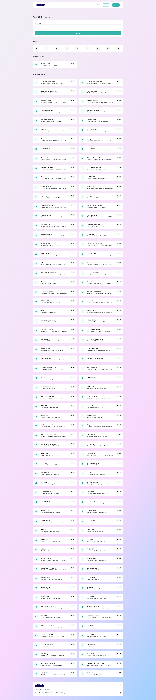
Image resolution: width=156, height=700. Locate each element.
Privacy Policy (60, 693)
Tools (98, 5)
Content (38, 23)
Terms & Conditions (46, 693)
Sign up (116, 5)
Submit (78, 33)
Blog (36, 693)
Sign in (107, 5)
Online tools (36, 14)
